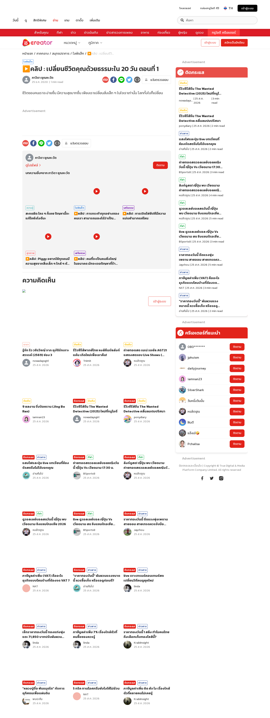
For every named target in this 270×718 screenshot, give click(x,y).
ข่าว (73, 32)
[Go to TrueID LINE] (221, 477)
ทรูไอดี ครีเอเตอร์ (224, 32)
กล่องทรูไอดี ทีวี (209, 8)
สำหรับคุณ (41, 32)
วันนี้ (15, 20)
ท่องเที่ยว (164, 32)
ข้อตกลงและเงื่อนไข (190, 466)
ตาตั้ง (79, 20)
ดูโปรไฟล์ (31, 165)
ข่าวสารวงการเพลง (119, 32)
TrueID (24, 8)
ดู (26, 20)
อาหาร (145, 32)
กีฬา (59, 32)
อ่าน (55, 20)
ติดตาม (160, 165)
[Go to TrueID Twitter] (212, 477)
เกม (66, 20)
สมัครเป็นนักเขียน (234, 43)
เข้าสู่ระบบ (247, 8)
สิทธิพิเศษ (39, 20)
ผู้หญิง (182, 32)
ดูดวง (199, 32)
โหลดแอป (185, 8)
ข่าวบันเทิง (91, 32)
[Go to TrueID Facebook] (202, 477)
